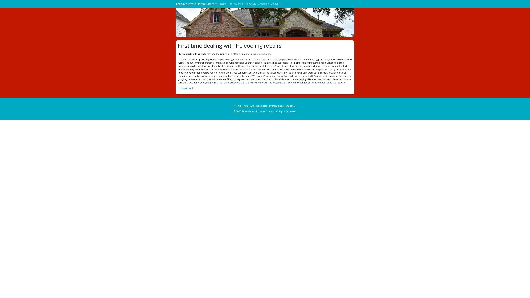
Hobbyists (250, 3)
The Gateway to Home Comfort (196, 4)
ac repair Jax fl (185, 88)
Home (223, 3)
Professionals (236, 3)
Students (276, 3)
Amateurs (263, 3)
